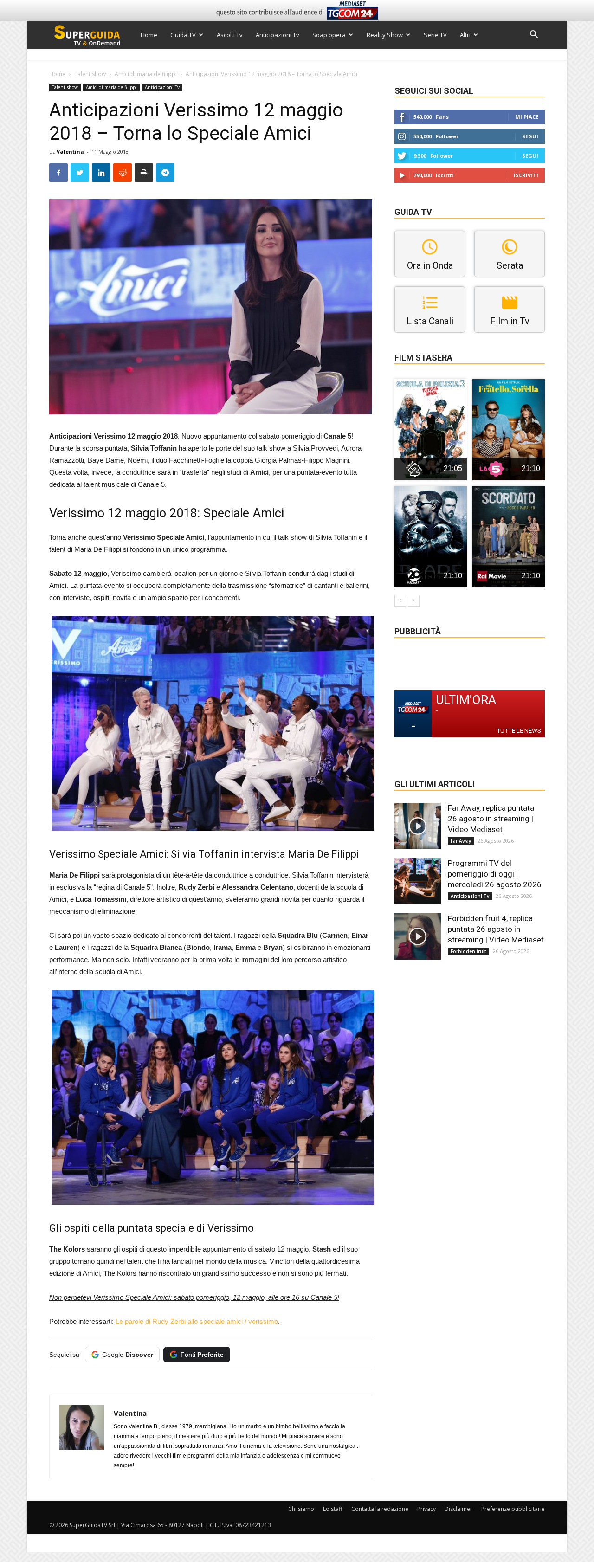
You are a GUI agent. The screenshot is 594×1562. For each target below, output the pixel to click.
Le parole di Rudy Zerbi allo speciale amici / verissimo (197, 1321)
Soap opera (329, 35)
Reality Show (385, 35)
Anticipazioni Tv (277, 35)
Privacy (426, 1509)
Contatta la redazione (379, 1509)
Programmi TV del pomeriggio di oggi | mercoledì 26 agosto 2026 (495, 873)
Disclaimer (458, 1509)
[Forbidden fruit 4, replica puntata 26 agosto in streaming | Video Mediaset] (417, 936)
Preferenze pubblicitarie (513, 1509)
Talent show (90, 74)
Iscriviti (526, 175)
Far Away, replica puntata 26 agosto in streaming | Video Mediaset (491, 818)
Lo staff (332, 1509)
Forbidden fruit (468, 951)
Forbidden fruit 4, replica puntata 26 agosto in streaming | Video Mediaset (496, 929)
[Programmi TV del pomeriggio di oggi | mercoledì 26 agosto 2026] (417, 881)
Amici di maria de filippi (146, 74)
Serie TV (435, 35)
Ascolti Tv (230, 35)
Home (149, 35)
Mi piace (526, 116)
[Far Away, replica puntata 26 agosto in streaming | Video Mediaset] (417, 826)
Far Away (461, 841)
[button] (534, 35)
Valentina (70, 151)
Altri (465, 35)
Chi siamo (301, 1509)
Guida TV (183, 35)
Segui (530, 136)
